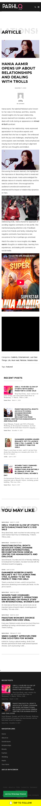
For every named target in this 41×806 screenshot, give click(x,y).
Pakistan (23, 360)
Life (9, 360)
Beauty (4, 749)
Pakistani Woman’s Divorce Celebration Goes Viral (18, 619)
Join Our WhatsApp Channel (15, 794)
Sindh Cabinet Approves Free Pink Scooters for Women (19, 637)
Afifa (20, 101)
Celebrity (14, 357)
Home (4, 734)
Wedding (5, 757)
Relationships (32, 360)
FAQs (18, 787)
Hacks (4, 760)
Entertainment (23, 357)
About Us (5, 738)
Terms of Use (20, 790)
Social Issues (6, 741)
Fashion (4, 753)
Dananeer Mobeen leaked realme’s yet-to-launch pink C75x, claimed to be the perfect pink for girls (27, 443)
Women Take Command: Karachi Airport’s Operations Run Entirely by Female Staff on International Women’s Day (21, 470)
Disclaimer (33, 787)
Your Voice (5, 764)
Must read (15, 360)
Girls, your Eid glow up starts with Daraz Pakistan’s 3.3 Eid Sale (26, 389)
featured (9, 367)
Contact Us (25, 787)
